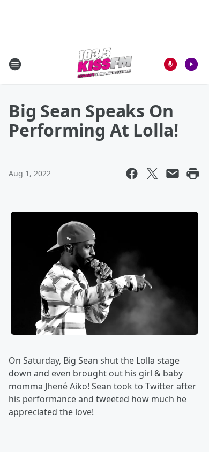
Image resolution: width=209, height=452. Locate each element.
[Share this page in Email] (172, 173)
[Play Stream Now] (191, 64)
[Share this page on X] (152, 173)
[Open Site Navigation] (15, 64)
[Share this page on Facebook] (131, 173)
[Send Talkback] (170, 64)
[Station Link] (104, 64)
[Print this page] (192, 173)
